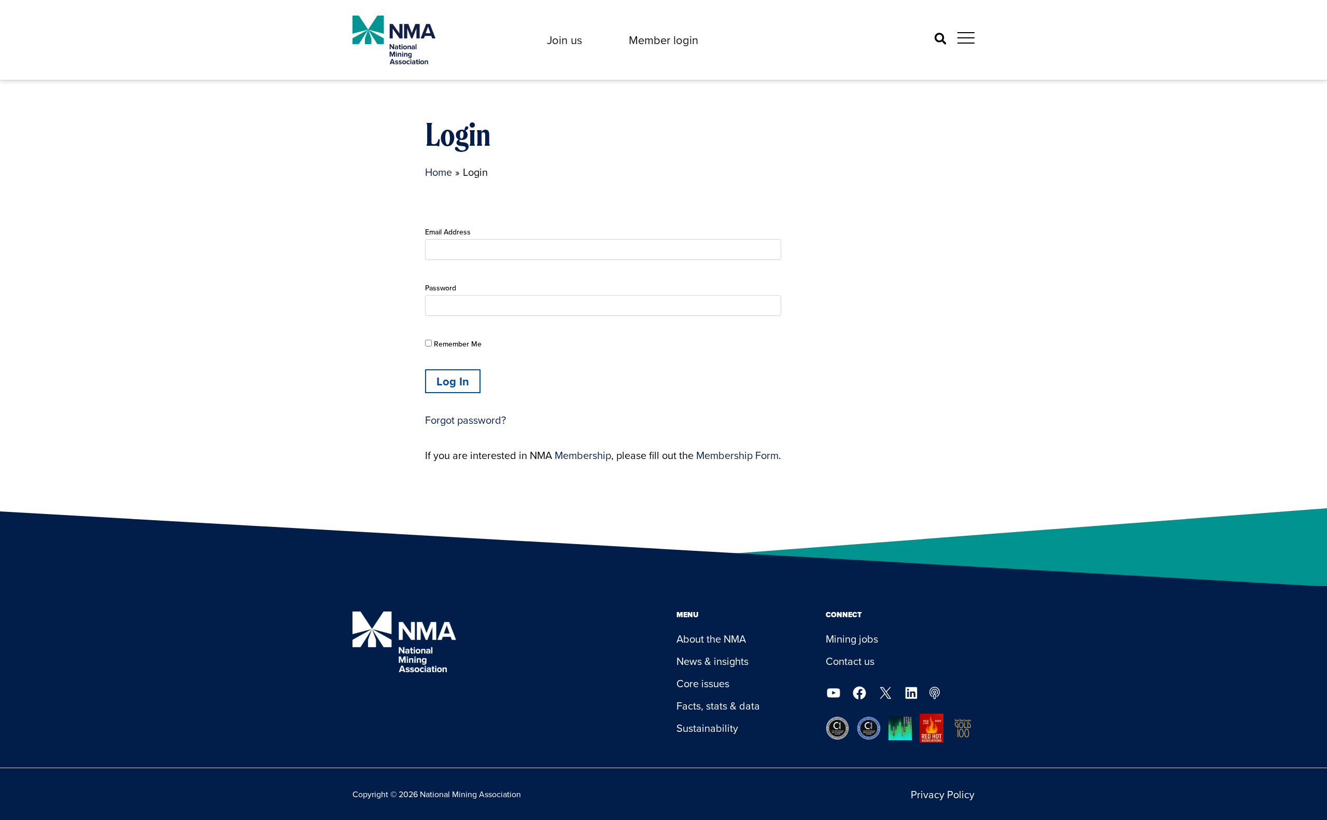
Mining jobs (852, 638)
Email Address (448, 232)
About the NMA (711, 638)
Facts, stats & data (718, 705)
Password (440, 288)
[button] (564, 39)
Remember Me (457, 344)
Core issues (702, 683)
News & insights (712, 661)
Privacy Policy (943, 794)
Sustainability (707, 727)
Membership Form (737, 455)
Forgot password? (465, 419)
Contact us (850, 661)
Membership (583, 455)
